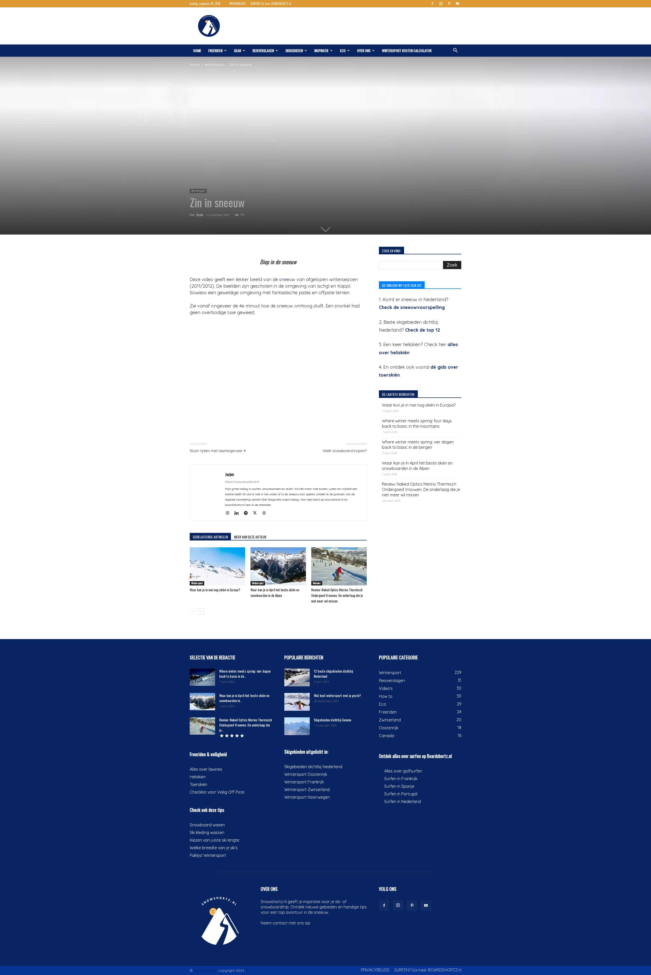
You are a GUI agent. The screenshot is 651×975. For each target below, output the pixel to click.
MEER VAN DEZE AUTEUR (250, 536)
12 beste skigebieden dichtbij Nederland (333, 673)
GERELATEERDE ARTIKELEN (210, 536)
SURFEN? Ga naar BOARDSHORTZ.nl (270, 4)
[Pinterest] (449, 3)
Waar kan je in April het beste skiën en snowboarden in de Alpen (417, 465)
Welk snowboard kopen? (345, 450)
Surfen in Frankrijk (400, 778)
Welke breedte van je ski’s (214, 847)
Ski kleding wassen (207, 832)
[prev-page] (193, 611)
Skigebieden (294, 50)
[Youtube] (457, 3)
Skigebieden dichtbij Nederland (313, 766)
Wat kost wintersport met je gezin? (337, 695)
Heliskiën (198, 776)
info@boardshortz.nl (331, 922)
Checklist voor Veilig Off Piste (217, 792)
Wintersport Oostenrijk (305, 774)
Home (197, 50)
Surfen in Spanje (399, 786)
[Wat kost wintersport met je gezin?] (297, 702)
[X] (257, 513)
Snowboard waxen (207, 824)
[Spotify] (247, 513)
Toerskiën (198, 784)
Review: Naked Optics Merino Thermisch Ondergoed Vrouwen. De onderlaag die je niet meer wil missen (337, 595)
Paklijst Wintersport (208, 855)
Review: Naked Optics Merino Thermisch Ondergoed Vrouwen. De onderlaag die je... (245, 725)
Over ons (364, 50)
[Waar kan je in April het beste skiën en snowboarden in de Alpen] (278, 566)
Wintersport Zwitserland (307, 789)
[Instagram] (441, 3)
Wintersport (215, 64)
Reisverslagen (263, 50)
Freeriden (215, 50)
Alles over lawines (206, 769)
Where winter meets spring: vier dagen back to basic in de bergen (418, 444)
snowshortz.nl (205, 970)
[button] (455, 51)
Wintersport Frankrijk (304, 781)
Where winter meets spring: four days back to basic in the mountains (417, 423)
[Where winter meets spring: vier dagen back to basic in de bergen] (202, 677)
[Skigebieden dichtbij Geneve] (297, 726)
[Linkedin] (238, 513)
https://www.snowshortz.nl (242, 482)
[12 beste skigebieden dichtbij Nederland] (297, 677)
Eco (343, 50)
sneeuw (287, 279)
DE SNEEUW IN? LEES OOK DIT (402, 285)
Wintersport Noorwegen (307, 797)
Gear (237, 50)
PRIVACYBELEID (237, 4)
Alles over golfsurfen (403, 770)
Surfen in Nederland (402, 801)
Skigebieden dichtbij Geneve (332, 719)
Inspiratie (321, 50)
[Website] (266, 513)
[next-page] (201, 611)
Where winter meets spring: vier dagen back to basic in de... (245, 673)
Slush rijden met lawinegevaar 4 (218, 450)
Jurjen (199, 215)
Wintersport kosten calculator (407, 50)
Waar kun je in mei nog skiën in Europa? (215, 589)
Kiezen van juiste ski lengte (214, 840)
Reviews (317, 583)
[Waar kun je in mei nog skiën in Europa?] (217, 566)
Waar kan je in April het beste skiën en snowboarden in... (244, 698)
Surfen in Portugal (400, 793)
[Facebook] (432, 3)
